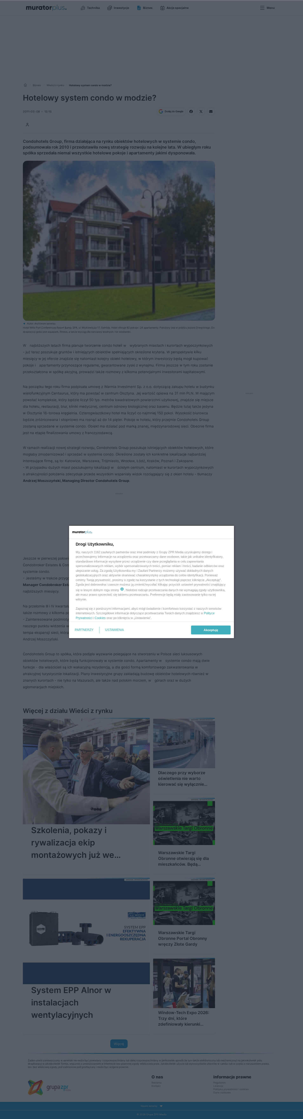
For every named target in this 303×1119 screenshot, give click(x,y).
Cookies (100, 618)
